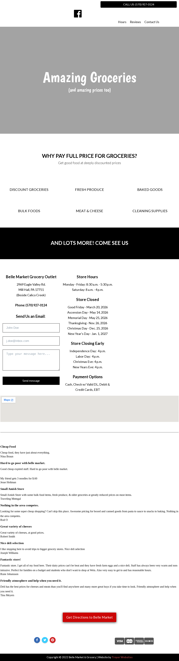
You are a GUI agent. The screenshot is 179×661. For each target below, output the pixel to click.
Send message (31, 380)
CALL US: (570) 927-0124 (138, 4)
